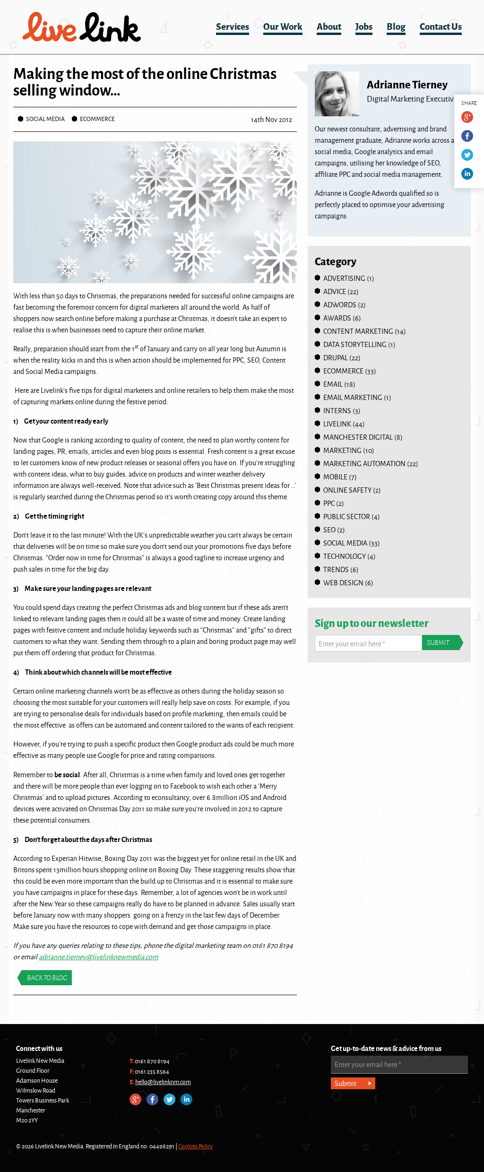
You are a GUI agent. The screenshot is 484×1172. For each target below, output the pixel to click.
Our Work (282, 26)
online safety (347, 490)
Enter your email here (352, 644)
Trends (336, 569)
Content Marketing (358, 331)
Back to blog (47, 977)
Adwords (339, 305)
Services (232, 26)
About (329, 26)
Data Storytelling (355, 344)
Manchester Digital (358, 437)
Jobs (363, 26)
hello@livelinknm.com (163, 1081)
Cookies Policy (195, 1146)
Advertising (344, 278)
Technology (344, 556)
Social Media (45, 118)
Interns (337, 411)
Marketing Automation (364, 464)
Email (333, 384)
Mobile (335, 477)
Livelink (81, 27)
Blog (396, 26)
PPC (329, 503)
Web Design (343, 583)
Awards (337, 318)
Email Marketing (352, 397)
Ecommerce (97, 118)
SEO (329, 530)
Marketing (342, 450)
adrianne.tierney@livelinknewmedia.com (98, 957)
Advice (334, 291)
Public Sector (346, 516)
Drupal (335, 358)
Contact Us (441, 26)
